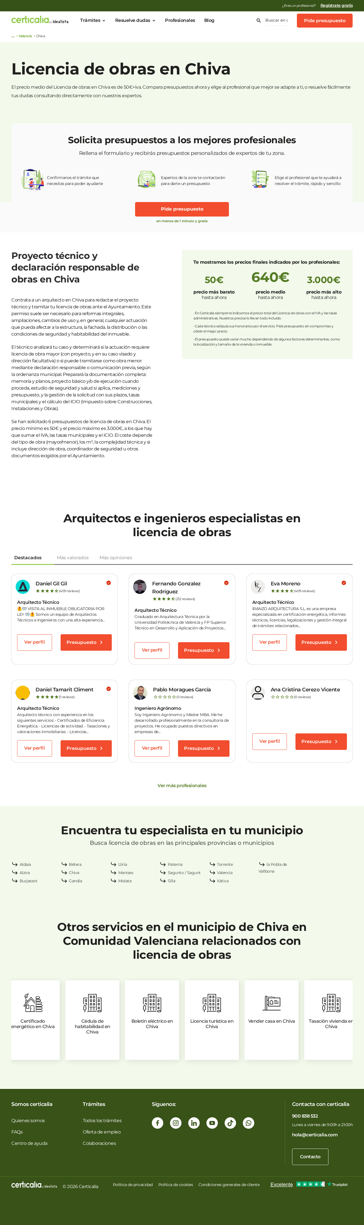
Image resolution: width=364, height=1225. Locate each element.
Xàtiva (222, 880)
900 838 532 (305, 1116)
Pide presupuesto (325, 20)
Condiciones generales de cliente (228, 1184)
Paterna (175, 864)
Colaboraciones (99, 1143)
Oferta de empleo (102, 1132)
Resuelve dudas (132, 20)
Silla (171, 880)
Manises (125, 872)
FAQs (16, 1132)
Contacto (310, 1156)
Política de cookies (175, 1184)
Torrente (225, 864)
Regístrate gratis (336, 5)
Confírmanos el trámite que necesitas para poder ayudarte (75, 180)
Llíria (122, 864)
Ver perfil (34, 642)
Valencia (25, 36)
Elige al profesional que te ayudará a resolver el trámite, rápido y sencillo (308, 180)
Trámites (90, 20)
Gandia (75, 880)
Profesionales (180, 20)
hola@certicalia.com (315, 1134)
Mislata (125, 880)
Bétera (75, 864)
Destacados (28, 557)
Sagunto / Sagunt (184, 872)
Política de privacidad (133, 1184)
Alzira (25, 872)
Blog (209, 20)
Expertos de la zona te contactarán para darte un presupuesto (193, 180)
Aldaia (25, 864)
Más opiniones (116, 557)
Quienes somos (28, 1120)
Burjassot (29, 880)
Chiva (74, 872)
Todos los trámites (102, 1120)
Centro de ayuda (29, 1143)
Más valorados (73, 557)
